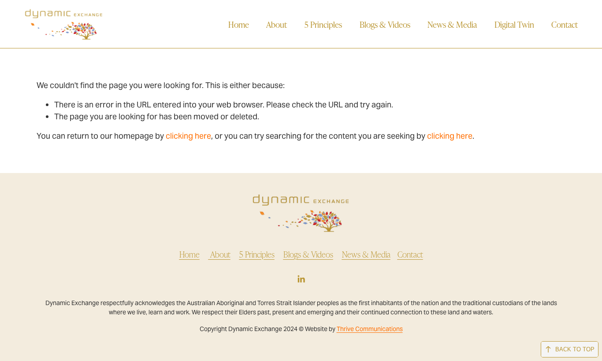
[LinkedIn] (301, 279)
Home (238, 24)
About (276, 24)
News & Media (452, 24)
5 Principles (323, 24)
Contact (564, 24)
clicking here (188, 136)
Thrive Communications (370, 329)
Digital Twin (514, 24)
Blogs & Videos (385, 24)
